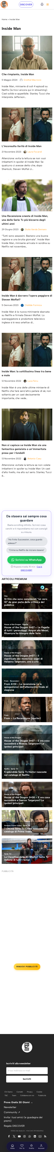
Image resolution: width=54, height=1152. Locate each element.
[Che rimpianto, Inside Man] (27, 53)
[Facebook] (9, 1136)
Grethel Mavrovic (32, 80)
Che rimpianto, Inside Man (18, 74)
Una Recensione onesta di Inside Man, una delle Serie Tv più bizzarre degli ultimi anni (25, 219)
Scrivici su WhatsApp (28, 559)
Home (4, 19)
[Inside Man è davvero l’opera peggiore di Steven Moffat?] (27, 274)
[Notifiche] (42, 4)
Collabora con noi (27, 1095)
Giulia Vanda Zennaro (36, 229)
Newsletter (10, 1107)
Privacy (30, 1092)
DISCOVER (26, 4)
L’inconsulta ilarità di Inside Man (21, 146)
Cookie (39, 1092)
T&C (6, 1095)
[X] (14, 1136)
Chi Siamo (8, 1092)
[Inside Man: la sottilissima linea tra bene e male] (27, 350)
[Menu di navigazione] (48, 4)
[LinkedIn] (35, 1136)
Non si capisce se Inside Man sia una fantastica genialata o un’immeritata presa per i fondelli (24, 449)
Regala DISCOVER (14, 1125)
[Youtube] (19, 1136)
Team (14, 1095)
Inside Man (15, 19)
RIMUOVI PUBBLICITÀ (27, 966)
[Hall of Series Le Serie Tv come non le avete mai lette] (4, 4)
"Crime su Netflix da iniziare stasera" (26, 550)
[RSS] (45, 1136)
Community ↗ (12, 1112)
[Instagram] (24, 1136)
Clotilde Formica (33, 305)
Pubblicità (42, 1095)
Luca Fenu (33, 381)
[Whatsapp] (29, 1136)
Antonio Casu (34, 458)
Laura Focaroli (35, 151)
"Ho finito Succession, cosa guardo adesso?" (25, 541)
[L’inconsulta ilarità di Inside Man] (27, 124)
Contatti (20, 1092)
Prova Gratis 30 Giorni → (18, 1102)
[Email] (40, 1136)
